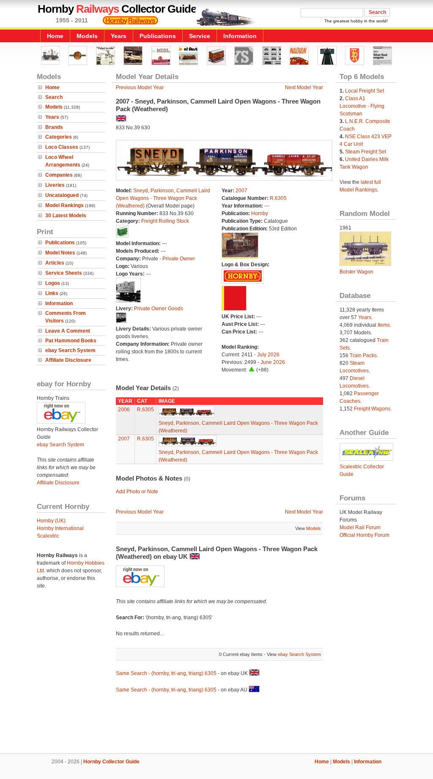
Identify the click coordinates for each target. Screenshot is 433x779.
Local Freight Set (364, 91)
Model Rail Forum (360, 527)
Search (54, 97)
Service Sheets (63, 273)
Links (51, 293)
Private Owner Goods (158, 309)
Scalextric (48, 536)
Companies (59, 175)
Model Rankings (64, 205)
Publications (158, 36)
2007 (241, 191)
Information (240, 36)
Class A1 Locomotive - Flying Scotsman (362, 106)
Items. (384, 325)
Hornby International (60, 528)
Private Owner (178, 259)
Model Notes (60, 253)
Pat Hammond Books (70, 341)
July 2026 (268, 355)
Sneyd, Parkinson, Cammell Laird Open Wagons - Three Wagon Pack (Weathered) (163, 198)
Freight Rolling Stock (165, 221)
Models (87, 36)
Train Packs (363, 355)
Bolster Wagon (356, 272)
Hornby (259, 213)
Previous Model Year (140, 87)
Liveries (55, 185)
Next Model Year (304, 87)
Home (55, 36)
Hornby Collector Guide (111, 762)
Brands (54, 127)
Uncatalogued (62, 195)
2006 (124, 410)
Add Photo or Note (137, 492)
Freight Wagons (372, 409)
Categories (58, 137)
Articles (54, 263)
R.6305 (278, 198)
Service (199, 36)
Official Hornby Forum (364, 535)
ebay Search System (70, 350)
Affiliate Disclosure (68, 360)
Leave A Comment (67, 331)
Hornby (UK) (51, 521)
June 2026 (272, 362)
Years (118, 36)
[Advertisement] (216, 724)
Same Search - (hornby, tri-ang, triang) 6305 (166, 673)
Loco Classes (61, 147)
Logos (52, 283)
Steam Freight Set (365, 152)
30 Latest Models (65, 216)
